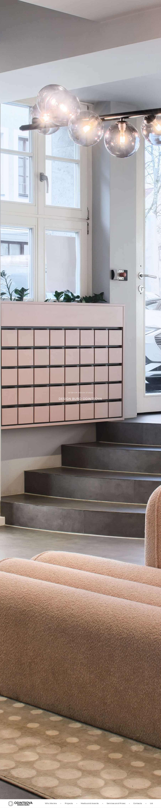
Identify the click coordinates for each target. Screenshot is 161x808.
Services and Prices (116, 803)
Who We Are (51, 803)
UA (151, 803)
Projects (69, 803)
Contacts (137, 803)
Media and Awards (90, 803)
